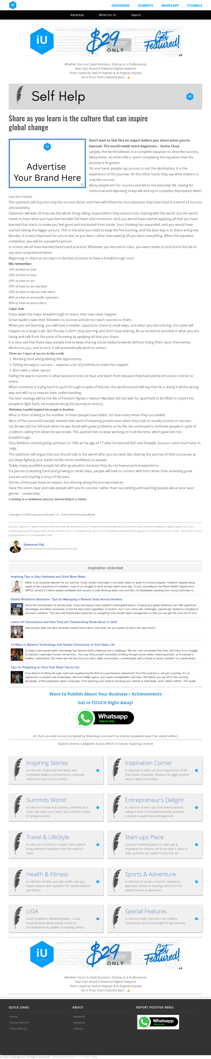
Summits (145, 5)
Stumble (194, 5)
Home (13, 1016)
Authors (78, 1028)
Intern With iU (18, 1028)
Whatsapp (170, 5)
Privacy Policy (89, 1057)
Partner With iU (19, 1022)
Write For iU (107, 15)
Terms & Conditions (64, 1057)
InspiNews (120, 5)
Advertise (77, 15)
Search (136, 15)
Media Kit (79, 1016)
